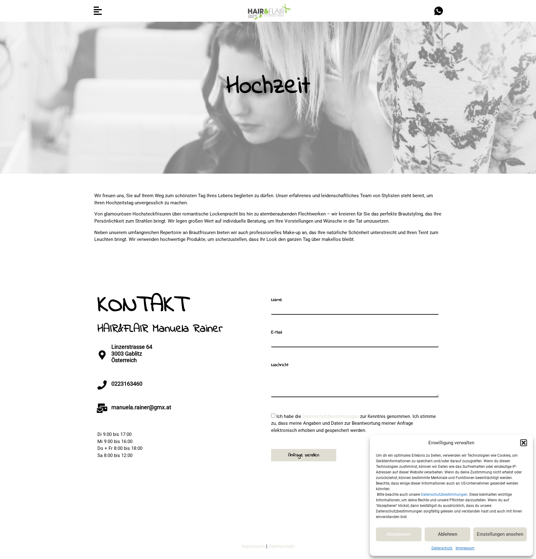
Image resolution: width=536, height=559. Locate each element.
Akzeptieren (398, 534)
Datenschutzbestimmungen (444, 494)
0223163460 (126, 383)
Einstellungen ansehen (500, 534)
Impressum (465, 548)
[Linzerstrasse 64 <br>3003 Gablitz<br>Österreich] (102, 355)
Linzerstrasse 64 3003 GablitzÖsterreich (131, 353)
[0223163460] (102, 385)
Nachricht (279, 365)
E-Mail (276, 332)
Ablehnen (447, 534)
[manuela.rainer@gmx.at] (102, 408)
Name (276, 300)
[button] (523, 443)
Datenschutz (442, 548)
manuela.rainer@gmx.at (141, 407)
